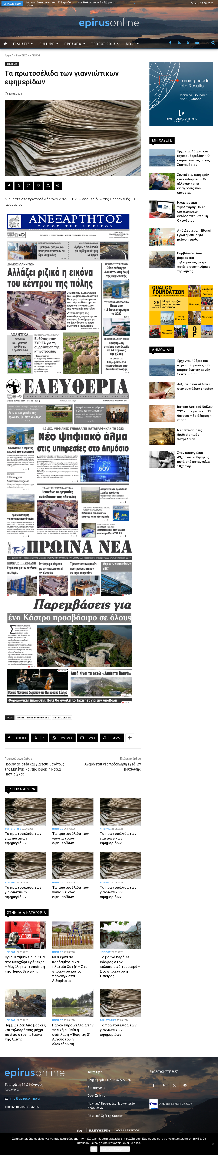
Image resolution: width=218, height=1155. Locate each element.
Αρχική (9, 55)
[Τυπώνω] (48, 186)
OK (94, 1149)
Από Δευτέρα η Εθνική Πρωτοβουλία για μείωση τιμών (194, 235)
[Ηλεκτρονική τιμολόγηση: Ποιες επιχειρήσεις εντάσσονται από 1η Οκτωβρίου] (162, 209)
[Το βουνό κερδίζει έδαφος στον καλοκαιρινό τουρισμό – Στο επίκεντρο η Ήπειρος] (120, 935)
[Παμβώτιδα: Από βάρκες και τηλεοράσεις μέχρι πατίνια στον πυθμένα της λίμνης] (25, 1003)
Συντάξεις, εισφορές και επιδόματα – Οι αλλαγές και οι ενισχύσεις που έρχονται (193, 184)
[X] (188, 43)
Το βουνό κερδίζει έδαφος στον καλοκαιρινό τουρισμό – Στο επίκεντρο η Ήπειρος (120, 966)
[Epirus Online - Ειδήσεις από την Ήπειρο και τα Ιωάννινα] (37, 1073)
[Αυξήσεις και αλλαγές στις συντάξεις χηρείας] (162, 390)
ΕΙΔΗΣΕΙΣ (21, 55)
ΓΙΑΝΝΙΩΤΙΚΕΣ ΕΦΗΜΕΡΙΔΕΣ (33, 717)
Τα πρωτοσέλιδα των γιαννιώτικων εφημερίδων (23, 838)
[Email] (38, 186)
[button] (213, 43)
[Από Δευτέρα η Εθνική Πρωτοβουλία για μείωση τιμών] (162, 236)
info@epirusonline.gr (25, 1098)
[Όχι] (213, 1144)
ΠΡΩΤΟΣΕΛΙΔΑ (62, 717)
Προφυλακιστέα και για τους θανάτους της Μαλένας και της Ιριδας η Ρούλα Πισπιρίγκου (34, 769)
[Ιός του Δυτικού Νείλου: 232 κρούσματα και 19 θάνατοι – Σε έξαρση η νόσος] (162, 413)
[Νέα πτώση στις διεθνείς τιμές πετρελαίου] (162, 436)
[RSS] (179, 43)
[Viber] (58, 186)
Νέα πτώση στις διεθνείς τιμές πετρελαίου (189, 434)
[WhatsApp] (28, 186)
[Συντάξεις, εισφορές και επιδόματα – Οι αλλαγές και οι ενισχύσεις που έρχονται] (162, 181)
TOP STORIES (13, 829)
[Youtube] (197, 43)
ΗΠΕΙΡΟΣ (35, 55)
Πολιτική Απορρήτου (114, 1149)
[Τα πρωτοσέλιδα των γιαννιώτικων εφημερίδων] (25, 811)
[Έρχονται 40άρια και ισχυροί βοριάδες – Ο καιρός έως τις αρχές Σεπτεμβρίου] (162, 157)
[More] (129, 738)
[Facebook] (170, 43)
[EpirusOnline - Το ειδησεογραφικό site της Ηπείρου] (109, 23)
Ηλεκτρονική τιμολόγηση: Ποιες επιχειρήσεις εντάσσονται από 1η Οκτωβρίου (192, 211)
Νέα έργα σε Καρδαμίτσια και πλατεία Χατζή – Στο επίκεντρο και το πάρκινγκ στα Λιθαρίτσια (70, 4)
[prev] (134, 3)
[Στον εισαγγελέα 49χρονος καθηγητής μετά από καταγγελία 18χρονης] (162, 459)
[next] (141, 3)
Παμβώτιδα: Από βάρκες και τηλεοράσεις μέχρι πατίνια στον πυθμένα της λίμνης (193, 262)
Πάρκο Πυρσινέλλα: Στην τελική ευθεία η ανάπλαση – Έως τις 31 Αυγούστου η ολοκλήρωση (72, 1034)
